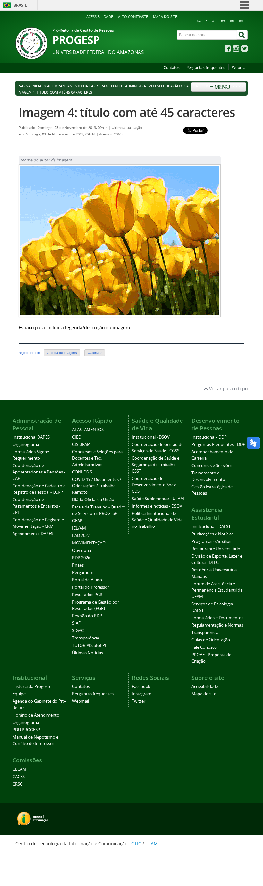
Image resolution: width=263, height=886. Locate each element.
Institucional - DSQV (151, 437)
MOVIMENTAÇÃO (89, 543)
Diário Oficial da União (93, 499)
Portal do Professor (90, 587)
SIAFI (77, 623)
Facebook (141, 686)
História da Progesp (31, 686)
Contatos (172, 67)
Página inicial (30, 86)
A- (213, 21)
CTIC (136, 843)
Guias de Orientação (210, 640)
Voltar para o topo (228, 389)
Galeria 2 (232, 86)
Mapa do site (165, 16)
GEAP (77, 521)
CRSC (17, 784)
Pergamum (82, 572)
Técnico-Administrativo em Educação (144, 86)
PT (223, 21)
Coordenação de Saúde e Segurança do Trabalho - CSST (155, 465)
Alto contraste (133, 16)
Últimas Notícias (87, 653)
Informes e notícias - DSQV (157, 506)
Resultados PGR (87, 594)
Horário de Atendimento (36, 715)
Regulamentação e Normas (217, 625)
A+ (199, 21)
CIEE (76, 437)
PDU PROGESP (26, 730)
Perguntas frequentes (205, 67)
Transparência (85, 638)
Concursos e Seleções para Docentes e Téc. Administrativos (97, 458)
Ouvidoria (81, 550)
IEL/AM (79, 528)
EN (232, 21)
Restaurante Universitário (215, 549)
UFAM (151, 843)
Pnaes (78, 565)
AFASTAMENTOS (88, 429)
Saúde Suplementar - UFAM (158, 498)
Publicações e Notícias (212, 534)
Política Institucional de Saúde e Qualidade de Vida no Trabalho (157, 520)
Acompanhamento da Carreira (76, 86)
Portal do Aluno (87, 580)
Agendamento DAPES (33, 533)
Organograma (26, 444)
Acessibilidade (99, 16)
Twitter (138, 701)
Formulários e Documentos (217, 618)
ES (241, 21)
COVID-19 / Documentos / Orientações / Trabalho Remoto (96, 486)
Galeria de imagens (202, 86)
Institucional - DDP (209, 437)
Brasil (20, 5)
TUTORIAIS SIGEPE (89, 645)
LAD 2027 (81, 535)
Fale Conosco (204, 647)
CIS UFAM (81, 444)
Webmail (240, 67)
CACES (19, 776)
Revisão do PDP (87, 616)
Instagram (141, 694)
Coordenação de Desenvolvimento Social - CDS (156, 485)
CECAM (19, 769)
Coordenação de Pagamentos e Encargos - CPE (36, 506)
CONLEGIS (82, 472)
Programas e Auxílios (211, 541)
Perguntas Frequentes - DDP (218, 444)
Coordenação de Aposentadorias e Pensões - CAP (39, 472)
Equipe (19, 694)
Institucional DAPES (31, 437)
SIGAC (78, 630)
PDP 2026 (81, 557)
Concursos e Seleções (211, 465)
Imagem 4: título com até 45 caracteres (127, 112)
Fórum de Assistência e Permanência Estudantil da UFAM (216, 590)
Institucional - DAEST (211, 526)
